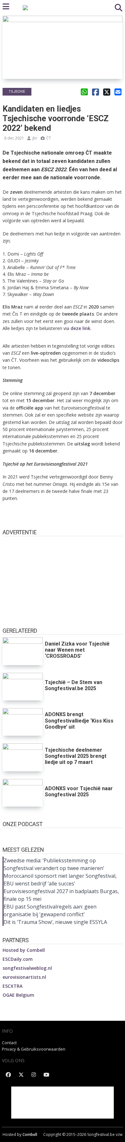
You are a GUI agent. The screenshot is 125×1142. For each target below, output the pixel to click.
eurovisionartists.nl (24, 977)
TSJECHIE (17, 91)
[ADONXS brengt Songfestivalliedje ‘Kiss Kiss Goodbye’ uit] (23, 722)
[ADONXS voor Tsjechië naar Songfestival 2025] (23, 793)
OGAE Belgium (18, 995)
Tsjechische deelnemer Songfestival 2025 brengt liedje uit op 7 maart (75, 756)
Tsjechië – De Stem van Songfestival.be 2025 (73, 685)
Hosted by (24, 950)
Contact (9, 1042)
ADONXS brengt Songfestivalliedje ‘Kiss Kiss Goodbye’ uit (79, 720)
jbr (35, 138)
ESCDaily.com (18, 959)
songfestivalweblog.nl (27, 968)
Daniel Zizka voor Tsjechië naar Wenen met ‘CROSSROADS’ (77, 650)
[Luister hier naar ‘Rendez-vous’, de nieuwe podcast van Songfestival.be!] (62, 834)
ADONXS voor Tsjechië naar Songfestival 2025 (79, 791)
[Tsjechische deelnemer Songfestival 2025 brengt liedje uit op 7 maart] (23, 757)
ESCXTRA (12, 986)
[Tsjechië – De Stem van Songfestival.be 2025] (23, 686)
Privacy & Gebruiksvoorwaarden (33, 1049)
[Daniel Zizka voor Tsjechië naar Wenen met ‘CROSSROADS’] (23, 651)
